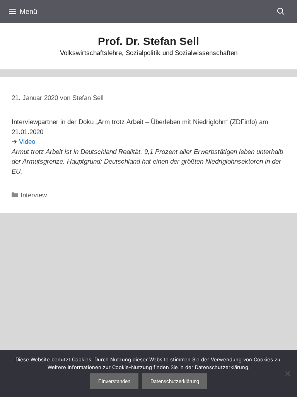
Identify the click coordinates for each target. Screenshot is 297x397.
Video (27, 141)
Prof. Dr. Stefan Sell (148, 41)
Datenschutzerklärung (174, 381)
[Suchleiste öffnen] (281, 11)
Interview (33, 195)
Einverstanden (114, 381)
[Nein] (287, 373)
